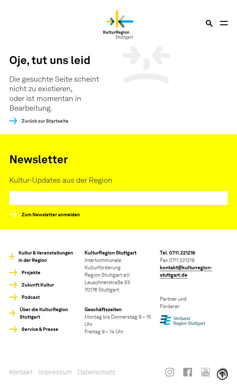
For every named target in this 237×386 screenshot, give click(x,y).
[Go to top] (118, 374)
